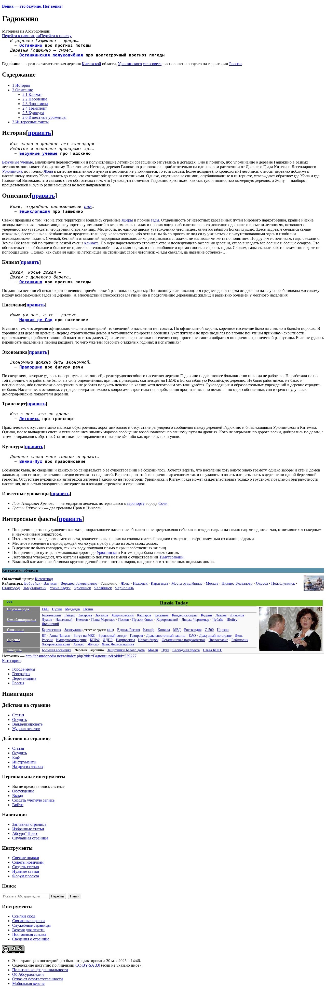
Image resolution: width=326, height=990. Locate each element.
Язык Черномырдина (118, 644)
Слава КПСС (212, 650)
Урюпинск (82, 588)
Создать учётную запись (33, 800)
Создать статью (25, 867)
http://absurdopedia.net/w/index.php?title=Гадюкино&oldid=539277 (81, 656)
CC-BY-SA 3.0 (87, 965)
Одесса (262, 583)
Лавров (221, 615)
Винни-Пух (30, 461)
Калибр (148, 630)
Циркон (223, 630)
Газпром (136, 635)
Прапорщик (30, 367)
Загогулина (73, 630)
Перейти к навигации (21, 36)
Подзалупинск (283, 583)
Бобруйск (32, 583)
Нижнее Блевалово (237, 583)
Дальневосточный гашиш (165, 635)
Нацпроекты (125, 640)
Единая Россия (128, 630)
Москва (212, 583)
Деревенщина (24, 678)
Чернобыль (124, 588)
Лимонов (237, 615)
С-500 (209, 630)
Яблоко (93, 644)
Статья (18, 715)
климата (91, 243)
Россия (18, 683)
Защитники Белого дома (126, 650)
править (39, 132)
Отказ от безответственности (37, 979)
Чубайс (217, 619)
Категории (11, 660)
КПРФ (95, 640)
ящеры (127, 220)
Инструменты (24, 762)
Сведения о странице (30, 939)
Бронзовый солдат (113, 635)
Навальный (64, 619)
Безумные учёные (38, 153)
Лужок (47, 619)
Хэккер (78, 644)
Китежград (44, 579)
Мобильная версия (28, 983)
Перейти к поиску (56, 36)
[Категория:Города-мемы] (314, 589)
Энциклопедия (34, 211)
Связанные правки (28, 921)
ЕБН (45, 609)
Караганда (159, 583)
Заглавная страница (29, 824)
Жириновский (123, 615)
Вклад (17, 795)
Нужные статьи (25, 871)
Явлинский (50, 624)
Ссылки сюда (23, 916)
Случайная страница (30, 838)
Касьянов (162, 615)
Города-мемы (23, 669)
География (21, 674)
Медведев (72, 609)
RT (44, 635)
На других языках (27, 766)
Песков (123, 619)
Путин (57, 609)
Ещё (16, 757)
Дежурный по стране (215, 635)
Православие (218, 640)
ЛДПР (108, 640)
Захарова (85, 615)
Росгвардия (192, 630)
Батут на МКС (84, 635)
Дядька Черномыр (195, 619)
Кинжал (164, 630)
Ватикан (50, 583)
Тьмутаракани (171, 557)
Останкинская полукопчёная (51, 55)
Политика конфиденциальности (40, 970)
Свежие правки (25, 857)
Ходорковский (167, 619)
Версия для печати (28, 930)
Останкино (30, 45)
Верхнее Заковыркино (79, 583)
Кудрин (206, 615)
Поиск (9, 886)
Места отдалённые (186, 583)
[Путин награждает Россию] (290, 650)
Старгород (11, 588)
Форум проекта (25, 876)
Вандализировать (27, 724)
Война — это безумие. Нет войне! (32, 6)
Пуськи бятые (142, 619)
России (235, 64)
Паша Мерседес (103, 619)
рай (88, 206)
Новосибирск (148, 640)
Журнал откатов (26, 729)
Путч (165, 650)
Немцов (82, 619)
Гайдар (69, 615)
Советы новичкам (28, 862)
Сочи (163, 503)
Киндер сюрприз (185, 615)
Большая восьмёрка (56, 650)
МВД (177, 630)
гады (155, 220)
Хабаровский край (56, 644)
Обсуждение (23, 791)
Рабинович (240, 640)
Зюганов (101, 615)
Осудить (19, 719)
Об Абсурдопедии (28, 974)
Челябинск (103, 588)
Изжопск (140, 583)
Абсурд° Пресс (25, 833)
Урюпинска (12, 171)
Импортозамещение (71, 640)
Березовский (51, 615)
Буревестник (51, 630)
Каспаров (144, 615)
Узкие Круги (60, 588)
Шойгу (232, 619)
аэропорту (136, 503)
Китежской (91, 64)
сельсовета (152, 64)
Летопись (29, 418)
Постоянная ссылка (29, 934)
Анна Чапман (59, 635)
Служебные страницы (31, 925)
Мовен (153, 650)
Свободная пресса (186, 650)
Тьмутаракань (34, 588)
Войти (17, 805)
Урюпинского (130, 64)
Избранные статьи (28, 829)
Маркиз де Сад (35, 319)
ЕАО (192, 635)
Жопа (48, 171)
